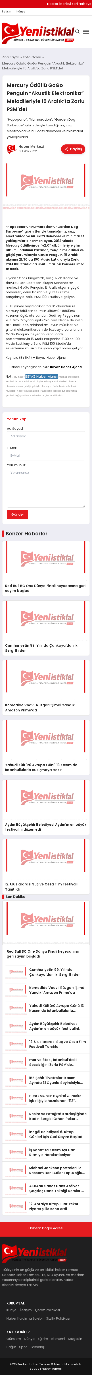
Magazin (75, 1338)
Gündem (13, 1338)
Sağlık (11, 1347)
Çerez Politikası (47, 1310)
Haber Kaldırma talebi (24, 1318)
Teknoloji (37, 1347)
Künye (21, 12)
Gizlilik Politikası (58, 1318)
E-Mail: (12, 448)
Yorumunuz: (16, 465)
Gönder (17, 514)
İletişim (7, 12)
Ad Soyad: (15, 428)
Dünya (29, 1338)
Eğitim (43, 1338)
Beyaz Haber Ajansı (66, 367)
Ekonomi (58, 1338)
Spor (23, 1347)
